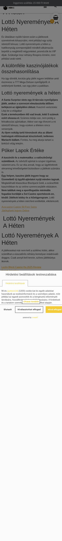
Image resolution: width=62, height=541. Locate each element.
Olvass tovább (31, 301)
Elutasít (8, 309)
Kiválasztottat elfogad (29, 309)
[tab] (15, 283)
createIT (35, 317)
